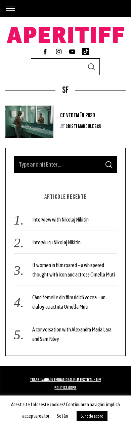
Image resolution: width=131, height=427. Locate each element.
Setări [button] (62, 416)
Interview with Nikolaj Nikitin (60, 220)
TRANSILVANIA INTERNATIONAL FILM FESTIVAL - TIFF (65, 379)
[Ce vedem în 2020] (29, 122)
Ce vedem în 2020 (77, 115)
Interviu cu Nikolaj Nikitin (56, 242)
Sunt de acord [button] (92, 416)
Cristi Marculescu (83, 126)
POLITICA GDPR (65, 387)
